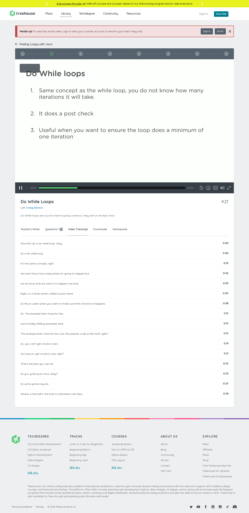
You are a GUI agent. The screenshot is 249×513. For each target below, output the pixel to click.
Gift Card (166, 470)
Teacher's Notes (30, 229)
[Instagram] (220, 506)
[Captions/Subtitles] (215, 187)
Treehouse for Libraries (216, 470)
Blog (163, 449)
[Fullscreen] (229, 187)
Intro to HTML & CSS (123, 449)
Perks (206, 454)
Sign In (203, 14)
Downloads (100, 229)
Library (66, 13)
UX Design (34, 465)
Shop (206, 460)
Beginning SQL (78, 454)
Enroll (220, 31)
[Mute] (222, 187)
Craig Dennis (34, 207)
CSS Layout (118, 460)
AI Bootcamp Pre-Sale (69, 3)
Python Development (40, 454)
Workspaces (119, 229)
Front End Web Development (44, 444)
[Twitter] (191, 506)
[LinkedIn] (212, 506)
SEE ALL (33, 472)
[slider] (111, 188)
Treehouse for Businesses (217, 476)
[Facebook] (205, 506)
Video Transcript (78, 229)
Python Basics (119, 454)
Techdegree (87, 13)
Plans (49, 13)
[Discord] (234, 506)
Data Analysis (35, 460)
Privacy (40, 506)
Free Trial (221, 14)
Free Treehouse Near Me (217, 465)
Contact (165, 465)
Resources (134, 13)
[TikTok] (227, 506)
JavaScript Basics (121, 444)
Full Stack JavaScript (39, 449)
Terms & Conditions (22, 506)
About (164, 444)
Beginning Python (80, 449)
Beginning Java (79, 460)
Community (110, 13)
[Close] (228, 31)
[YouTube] (198, 506)
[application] (124, 126)
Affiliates (207, 449)
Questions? (53, 229)
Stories (165, 460)
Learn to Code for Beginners (86, 444)
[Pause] (20, 187)
